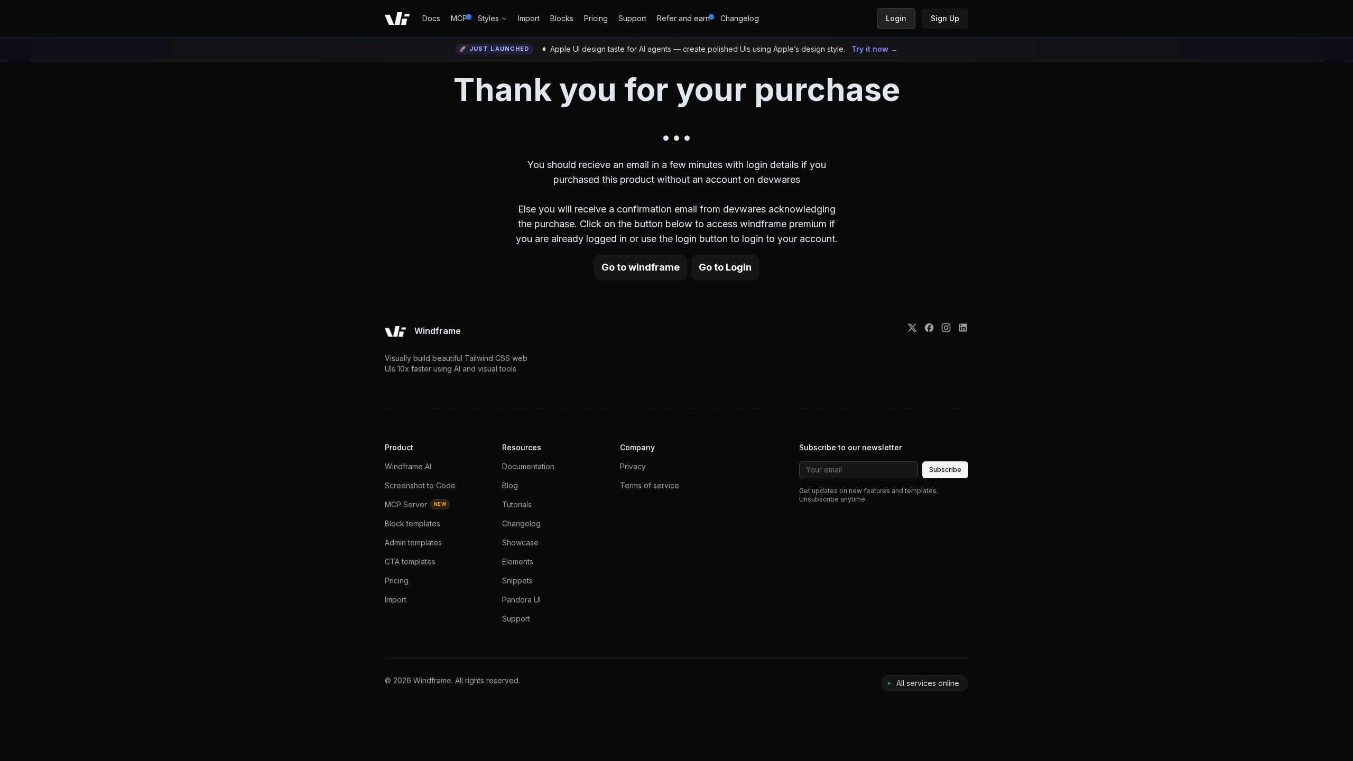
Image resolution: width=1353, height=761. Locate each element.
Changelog (739, 18)
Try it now (874, 48)
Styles (488, 18)
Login (896, 18)
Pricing (596, 18)
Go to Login (725, 267)
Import (529, 18)
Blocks (561, 18)
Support (632, 18)
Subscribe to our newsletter (850, 447)
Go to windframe (640, 267)
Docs (431, 18)
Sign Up (945, 18)
